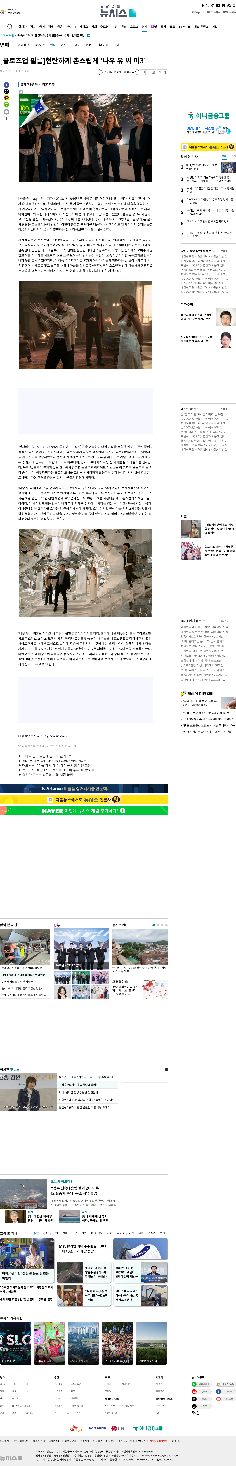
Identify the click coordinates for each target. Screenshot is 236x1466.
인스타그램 (228, 1398)
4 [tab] (166, 925)
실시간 (22, 26)
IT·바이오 (81, 26)
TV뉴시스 (184, 26)
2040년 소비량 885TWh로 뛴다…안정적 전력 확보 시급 (126, 1272)
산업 (69, 26)
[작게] (159, 72)
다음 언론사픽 (228, 1384)
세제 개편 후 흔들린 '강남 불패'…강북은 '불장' (27, 1299)
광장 (163, 26)
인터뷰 (57, 1398)
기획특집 (75, 1398)
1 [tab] (153, 925)
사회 (94, 26)
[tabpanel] (140, 952)
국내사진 (109, 1384)
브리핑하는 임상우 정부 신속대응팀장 (22, 968)
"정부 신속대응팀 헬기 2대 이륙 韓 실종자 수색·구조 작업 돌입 (75, 1190)
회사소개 (4, 1441)
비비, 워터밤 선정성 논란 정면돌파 (78, 1092)
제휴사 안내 (39, 1441)
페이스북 (228, 1391)
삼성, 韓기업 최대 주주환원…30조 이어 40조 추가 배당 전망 (83, 1249)
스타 (116, 45)
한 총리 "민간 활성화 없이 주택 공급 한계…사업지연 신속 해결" (139, 969)
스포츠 (134, 26)
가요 (64, 45)
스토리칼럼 (76, 1384)
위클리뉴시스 (229, 12)
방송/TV (39, 45)
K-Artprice (198, 12)
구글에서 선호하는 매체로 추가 (120, 72)
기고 (73, 1391)
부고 (67, 1412)
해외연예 (102, 45)
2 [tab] (158, 925)
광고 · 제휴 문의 (21, 1441)
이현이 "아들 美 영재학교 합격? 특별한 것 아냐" (86, 1100)
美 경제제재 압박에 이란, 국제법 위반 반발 (95, 1220)
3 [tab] (162, 925)
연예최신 (23, 45)
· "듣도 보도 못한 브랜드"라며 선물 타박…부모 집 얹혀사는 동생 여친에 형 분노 (208, 725)
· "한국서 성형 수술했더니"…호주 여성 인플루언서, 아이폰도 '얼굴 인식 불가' (208, 732)
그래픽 (108, 1391)
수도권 (104, 26)
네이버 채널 (204, 1384)
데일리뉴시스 (77, 1405)
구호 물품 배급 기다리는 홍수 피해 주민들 (24, 995)
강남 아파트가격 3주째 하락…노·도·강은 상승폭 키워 (125, 990)
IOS (157, 1412)
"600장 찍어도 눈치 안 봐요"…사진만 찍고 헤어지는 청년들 (26, 1289)
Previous (2, 1217)
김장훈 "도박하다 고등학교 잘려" (78, 1085)
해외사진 (126, 1384)
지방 (115, 26)
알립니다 (175, 1441)
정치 (33, 26)
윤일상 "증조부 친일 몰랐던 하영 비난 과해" (84, 1107)
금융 (60, 26)
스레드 (204, 1406)
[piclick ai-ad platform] (40, 95)
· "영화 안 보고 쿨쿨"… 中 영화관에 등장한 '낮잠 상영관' (208, 713)
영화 (53, 45)
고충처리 (84, 1441)
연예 (144, 26)
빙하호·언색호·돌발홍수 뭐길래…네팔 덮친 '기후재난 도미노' (96, 1272)
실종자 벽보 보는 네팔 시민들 (17, 981)
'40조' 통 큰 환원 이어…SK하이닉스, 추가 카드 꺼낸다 (127, 1295)
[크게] (165, 72)
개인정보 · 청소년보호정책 (132, 1441)
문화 (124, 26)
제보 (215, 26)
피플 (184, 516)
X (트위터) (204, 1398)
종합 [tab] (233, 156)
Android (160, 1405)
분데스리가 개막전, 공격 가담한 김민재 (22, 988)
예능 (89, 45)
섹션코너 (58, 1405)
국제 (42, 26)
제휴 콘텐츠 (201, 26)
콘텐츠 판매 (54, 1441)
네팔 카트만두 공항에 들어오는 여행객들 (23, 974)
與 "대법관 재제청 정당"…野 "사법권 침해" (40, 1220)
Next (116, 1217)
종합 (36, 1233)
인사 (56, 1412)
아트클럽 (58, 1391)
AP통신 (159, 1384)
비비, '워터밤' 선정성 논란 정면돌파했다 (25, 1276)
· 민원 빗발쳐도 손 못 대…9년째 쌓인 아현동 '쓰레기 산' (208, 719)
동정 (78, 1412)
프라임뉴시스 (213, 12)
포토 (172, 26)
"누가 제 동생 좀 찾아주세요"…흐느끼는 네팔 (96, 1295)
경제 (51, 26)
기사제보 (97, 1441)
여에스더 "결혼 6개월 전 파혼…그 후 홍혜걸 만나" (87, 1077)
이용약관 (110, 1441)
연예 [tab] (224, 156)
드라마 (76, 45)
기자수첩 (187, 304)
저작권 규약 (70, 1441)
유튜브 (204, 1391)
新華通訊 (160, 1391)
